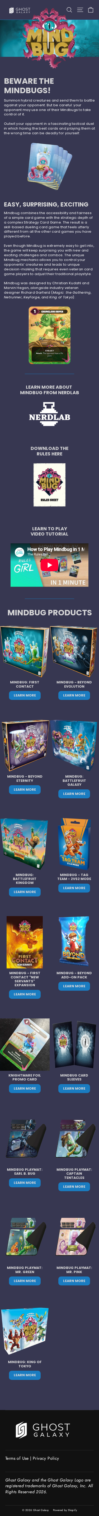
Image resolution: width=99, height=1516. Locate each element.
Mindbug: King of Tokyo (25, 1364)
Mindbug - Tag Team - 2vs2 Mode (74, 877)
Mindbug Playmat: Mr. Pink (74, 1270)
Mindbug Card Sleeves (74, 1077)
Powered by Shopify (65, 1510)
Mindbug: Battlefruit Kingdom (24, 879)
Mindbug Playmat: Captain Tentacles (74, 1174)
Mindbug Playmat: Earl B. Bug (25, 1172)
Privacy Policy (46, 1458)
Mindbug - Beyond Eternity (25, 778)
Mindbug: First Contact (24, 684)
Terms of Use (17, 1458)
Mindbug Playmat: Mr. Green (25, 1270)
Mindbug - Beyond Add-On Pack (74, 975)
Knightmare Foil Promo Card (24, 1077)
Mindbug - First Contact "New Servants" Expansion (24, 979)
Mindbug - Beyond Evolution (74, 684)
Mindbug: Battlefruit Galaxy (74, 780)
